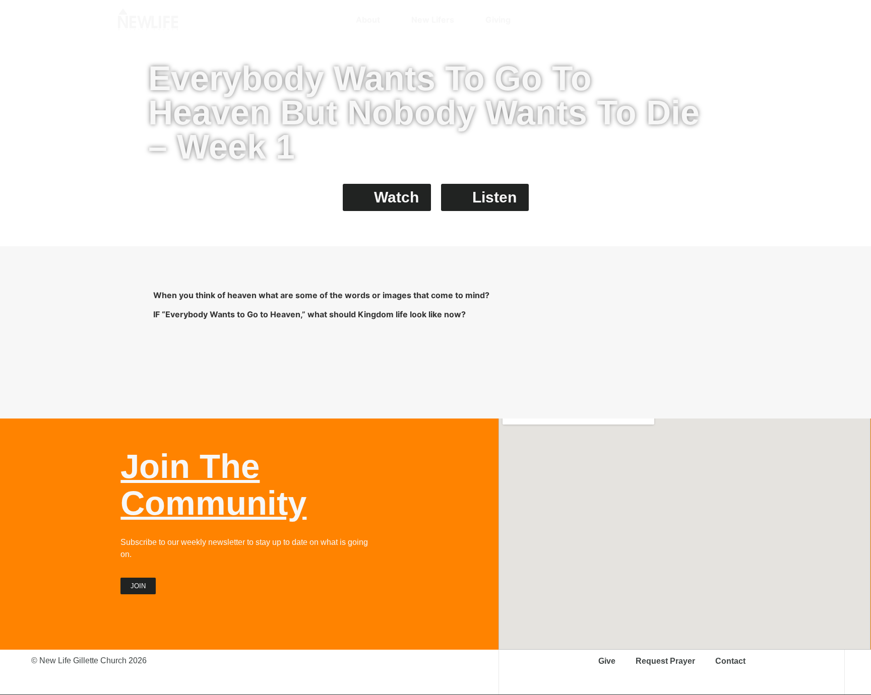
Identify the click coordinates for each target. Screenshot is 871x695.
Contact (730, 661)
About (368, 20)
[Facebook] (705, 19)
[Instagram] (687, 19)
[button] (747, 19)
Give (606, 661)
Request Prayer (665, 661)
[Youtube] (722, 19)
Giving (498, 20)
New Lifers (432, 20)
